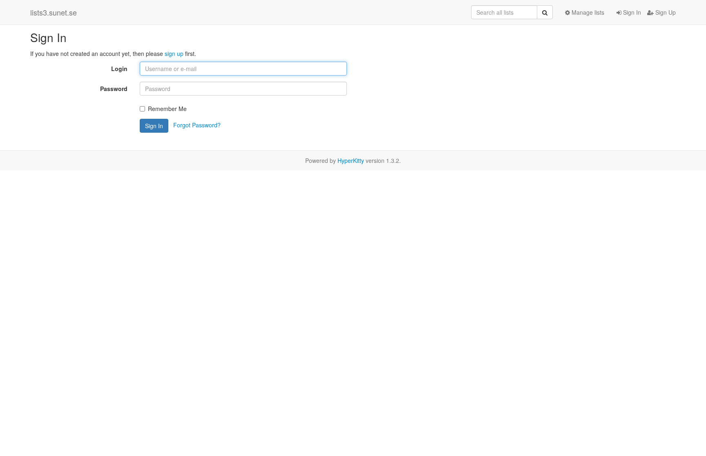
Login (119, 69)
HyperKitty (350, 160)
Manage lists (587, 12)
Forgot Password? (197, 125)
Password (113, 89)
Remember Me (167, 109)
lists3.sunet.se (53, 12)
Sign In (631, 12)
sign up (174, 53)
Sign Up (665, 12)
